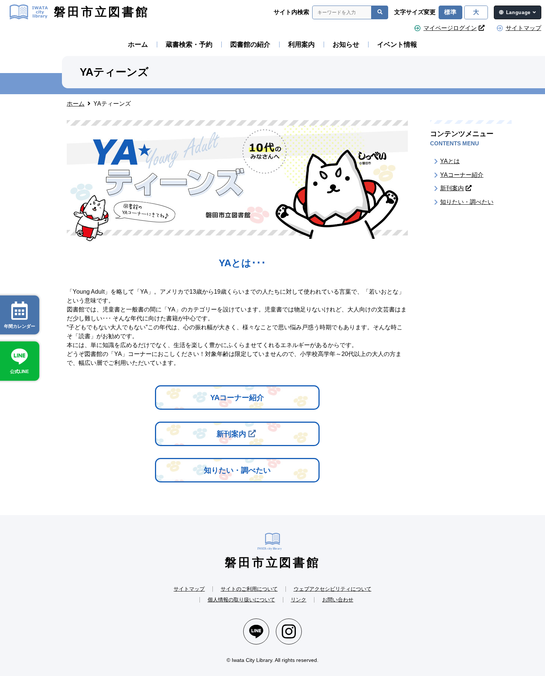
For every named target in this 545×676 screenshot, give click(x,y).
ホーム (138, 44)
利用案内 (301, 44)
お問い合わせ (337, 600)
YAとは (450, 161)
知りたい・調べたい (237, 470)
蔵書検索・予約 (189, 44)
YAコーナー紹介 (237, 397)
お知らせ (346, 44)
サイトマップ (523, 28)
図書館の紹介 (250, 44)
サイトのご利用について (249, 589)
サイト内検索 (291, 12)
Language (518, 12)
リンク (298, 600)
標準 (450, 12)
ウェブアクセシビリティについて (332, 589)
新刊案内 (231, 434)
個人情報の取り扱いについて (241, 600)
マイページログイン (450, 28)
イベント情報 (397, 44)
